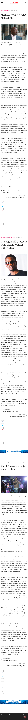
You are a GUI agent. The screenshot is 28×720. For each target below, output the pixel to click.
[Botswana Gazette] (14, 2)
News (8, 10)
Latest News (4, 10)
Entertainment (4, 237)
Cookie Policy (8, 716)
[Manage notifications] (24, 717)
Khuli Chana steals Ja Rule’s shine (13, 467)
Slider (17, 462)
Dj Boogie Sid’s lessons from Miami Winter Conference (14, 244)
